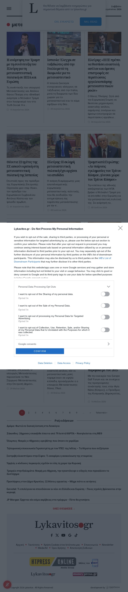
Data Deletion (45, 363)
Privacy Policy (83, 363)
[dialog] (64, 296)
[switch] (105, 294)
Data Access (64, 363)
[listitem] (64, 286)
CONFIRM (40, 351)
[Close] (121, 229)
